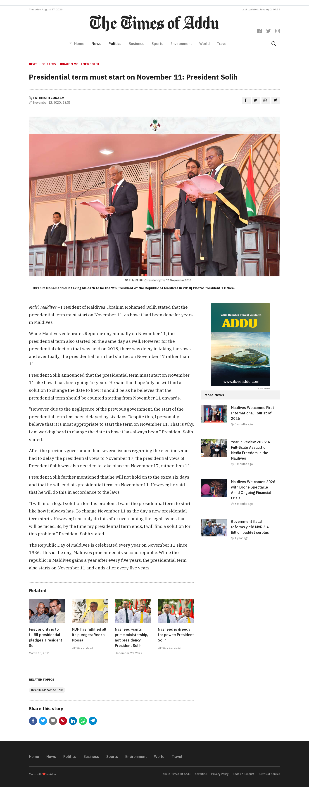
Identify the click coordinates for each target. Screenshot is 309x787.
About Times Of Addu (176, 774)
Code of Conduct (243, 774)
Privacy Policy (219, 774)
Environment (181, 43)
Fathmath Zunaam (48, 98)
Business (136, 43)
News (96, 43)
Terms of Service (269, 774)
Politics (115, 43)
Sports (157, 43)
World (204, 43)
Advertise (201, 774)
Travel (222, 43)
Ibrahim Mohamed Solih (79, 64)
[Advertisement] (240, 590)
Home (79, 43)
